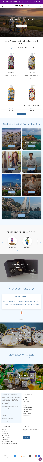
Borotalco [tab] (20, 52)
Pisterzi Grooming (27, 412)
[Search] (40, 6)
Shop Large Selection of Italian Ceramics (21, 343)
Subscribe (26, 442)
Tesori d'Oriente (27, 423)
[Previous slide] (2, 247)
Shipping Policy (5, 438)
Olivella (25, 410)
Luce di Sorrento (27, 418)
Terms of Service (6, 442)
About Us (4, 434)
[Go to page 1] (17, 255)
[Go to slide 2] (20, 324)
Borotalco (25, 408)
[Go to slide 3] (21, 324)
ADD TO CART (21, 28)
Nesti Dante (25, 404)
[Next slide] (41, 247)
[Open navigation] (2, 6)
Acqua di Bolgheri (27, 414)
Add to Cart (11, 84)
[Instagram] (7, 426)
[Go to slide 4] (22, 324)
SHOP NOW (21, 386)
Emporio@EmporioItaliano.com (8, 423)
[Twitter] (4, 426)
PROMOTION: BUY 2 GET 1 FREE (21, 276)
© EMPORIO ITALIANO (7, 460)
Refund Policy (5, 440)
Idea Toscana (26, 406)
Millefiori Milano (27, 420)
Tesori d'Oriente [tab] (29, 52)
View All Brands (27, 425)
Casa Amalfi (25, 402)
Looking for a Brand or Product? (10, 448)
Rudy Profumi (26, 416)
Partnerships (5, 444)
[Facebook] (2, 426)
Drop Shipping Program (7, 446)
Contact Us (4, 436)
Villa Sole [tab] (11, 52)
